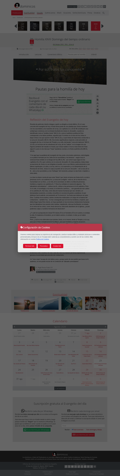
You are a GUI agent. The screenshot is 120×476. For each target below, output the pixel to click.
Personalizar (44, 246)
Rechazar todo (29, 246)
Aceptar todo (57, 246)
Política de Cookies (42, 239)
